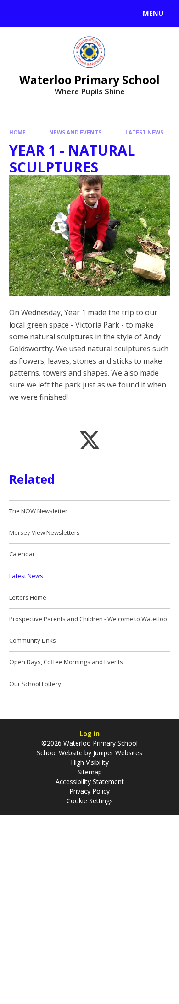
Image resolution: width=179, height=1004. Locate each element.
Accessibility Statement (90, 781)
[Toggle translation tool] (40, 13)
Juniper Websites (116, 752)
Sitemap (90, 772)
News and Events (75, 132)
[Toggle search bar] (17, 13)
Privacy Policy (89, 791)
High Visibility (90, 762)
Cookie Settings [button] (90, 800)
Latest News (144, 132)
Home (17, 132)
